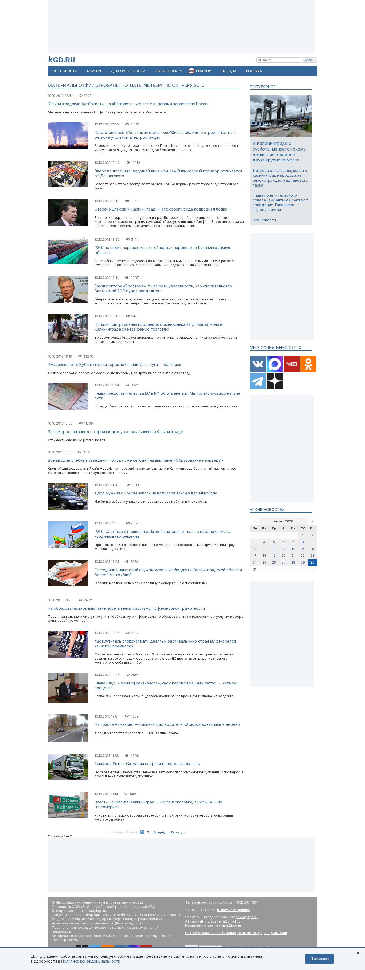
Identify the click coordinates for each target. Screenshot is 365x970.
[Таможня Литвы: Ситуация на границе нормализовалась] (68, 779)
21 (293, 555)
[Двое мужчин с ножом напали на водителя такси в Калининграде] (68, 508)
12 (273, 549)
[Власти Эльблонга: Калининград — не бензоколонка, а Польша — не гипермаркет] (68, 817)
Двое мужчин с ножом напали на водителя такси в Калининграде (156, 493)
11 (264, 549)
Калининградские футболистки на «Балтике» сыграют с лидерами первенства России (128, 103)
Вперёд (159, 832)
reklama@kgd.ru (228, 925)
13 (283, 549)
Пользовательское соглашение (210, 933)
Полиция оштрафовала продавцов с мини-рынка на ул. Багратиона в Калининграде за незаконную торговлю (158, 326)
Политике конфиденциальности (90, 961)
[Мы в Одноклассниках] (308, 371)
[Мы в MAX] (275, 371)
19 (274, 555)
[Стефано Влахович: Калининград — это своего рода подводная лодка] (68, 225)
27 (284, 562)
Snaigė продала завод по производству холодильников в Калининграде (115, 431)
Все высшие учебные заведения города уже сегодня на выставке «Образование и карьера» (135, 460)
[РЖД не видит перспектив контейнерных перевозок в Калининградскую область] (68, 263)
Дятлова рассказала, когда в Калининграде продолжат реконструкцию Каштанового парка (280, 177)
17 (255, 555)
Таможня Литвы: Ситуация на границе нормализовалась (147, 763)
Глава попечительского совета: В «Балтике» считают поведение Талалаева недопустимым (280, 202)
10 (255, 549)
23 (312, 555)
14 (293, 549)
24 (255, 562)
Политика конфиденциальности (262, 933)
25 (264, 562)
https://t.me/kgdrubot (233, 910)
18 (264, 555)
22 (303, 555)
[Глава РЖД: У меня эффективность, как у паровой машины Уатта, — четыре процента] (68, 701)
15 (302, 549)
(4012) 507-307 (246, 902)
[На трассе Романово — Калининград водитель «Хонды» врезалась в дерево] (68, 741)
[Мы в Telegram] (258, 388)
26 (274, 562)
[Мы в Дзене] (275, 388)
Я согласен (319, 959)
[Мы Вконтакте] (258, 371)
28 (293, 562)
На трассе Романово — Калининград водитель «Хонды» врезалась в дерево (167, 724)
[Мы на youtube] (292, 371)
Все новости (264, 220)
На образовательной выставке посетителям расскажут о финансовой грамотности (126, 608)
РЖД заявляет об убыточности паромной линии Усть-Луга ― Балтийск (114, 364)
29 (303, 562)
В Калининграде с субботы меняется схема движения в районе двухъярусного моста (279, 152)
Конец (176, 832)
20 (284, 555)
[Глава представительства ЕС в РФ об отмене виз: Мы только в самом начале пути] (68, 408)
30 (312, 562)
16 (312, 549)
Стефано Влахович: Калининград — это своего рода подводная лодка (161, 209)
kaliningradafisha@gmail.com (220, 921)
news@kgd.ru (246, 917)
